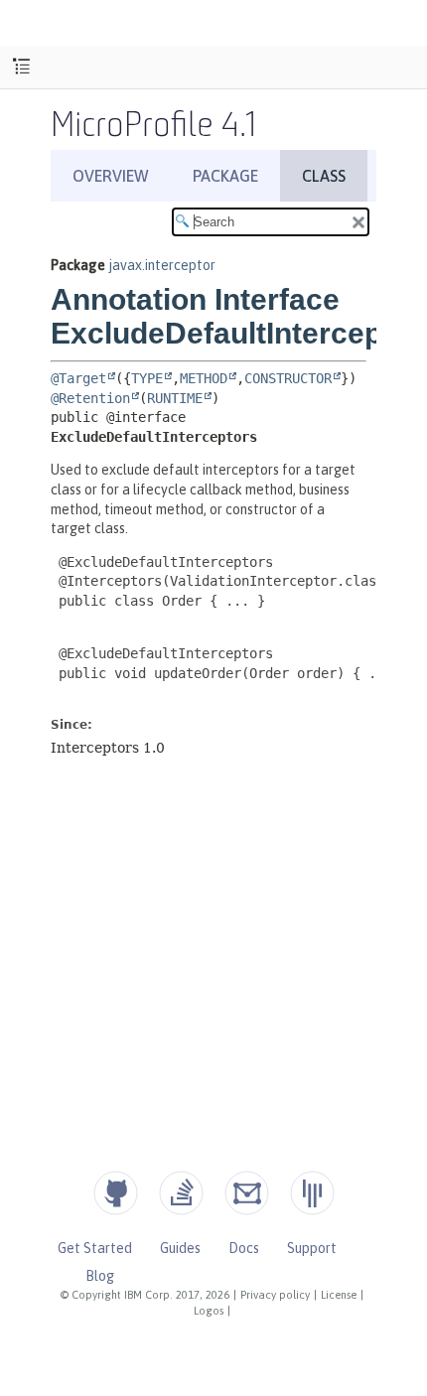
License (338, 1295)
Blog (99, 1276)
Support (312, 1248)
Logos (208, 1311)
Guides (180, 1248)
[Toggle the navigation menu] (21, 67)
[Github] (115, 1193)
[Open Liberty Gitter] (312, 1193)
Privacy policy (275, 1295)
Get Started (95, 1248)
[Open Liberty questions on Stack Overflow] (181, 1193)
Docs (243, 1248)
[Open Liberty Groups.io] (246, 1193)
